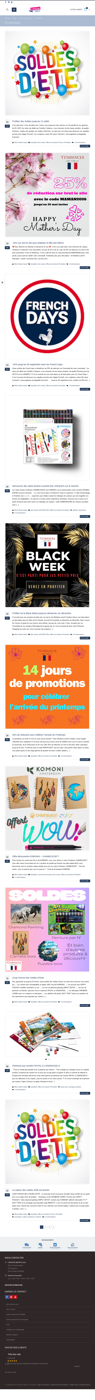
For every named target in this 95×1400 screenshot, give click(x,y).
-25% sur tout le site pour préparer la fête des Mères (38, 243)
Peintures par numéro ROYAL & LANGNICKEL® (36, 1066)
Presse (61, 142)
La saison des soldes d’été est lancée (30, 1190)
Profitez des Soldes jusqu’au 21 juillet (30, 121)
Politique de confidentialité (15, 1329)
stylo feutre (82, 510)
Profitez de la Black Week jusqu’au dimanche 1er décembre (41, 613)
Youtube (15, 1297)
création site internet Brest (59, 1385)
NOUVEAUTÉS (44, 510)
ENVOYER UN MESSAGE (14, 1285)
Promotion (67, 142)
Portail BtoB (10, 1340)
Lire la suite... (85, 146)
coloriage (71, 1087)
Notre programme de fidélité (15, 1314)
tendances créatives (34, 1217)
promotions (18, 1217)
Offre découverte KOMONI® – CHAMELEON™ (35, 856)
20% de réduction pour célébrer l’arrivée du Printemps (38, 735)
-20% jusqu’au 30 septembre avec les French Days (37, 364)
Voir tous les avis (10, 1372)
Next (53, 1227)
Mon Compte (10, 1309)
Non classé (41, 142)
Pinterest (11, 1297)
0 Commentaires (79, 142)
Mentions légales (12, 1335)
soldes (25, 1217)
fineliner (75, 510)
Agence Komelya (43, 1385)
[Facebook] (5, 2)
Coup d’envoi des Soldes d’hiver (28, 977)
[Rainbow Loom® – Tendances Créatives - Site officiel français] (35, 10)
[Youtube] (11, 2)
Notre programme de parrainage (17, 1319)
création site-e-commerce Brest (79, 1385)
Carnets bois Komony (45, 874)
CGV (8, 1324)
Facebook (7, 1297)
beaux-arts (64, 1087)
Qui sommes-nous (12, 1304)
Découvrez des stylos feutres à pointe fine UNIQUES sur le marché (45, 486)
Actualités (33, 142)
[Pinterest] (8, 2)
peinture (78, 1087)
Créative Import (22, 142)
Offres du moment (52, 142)
